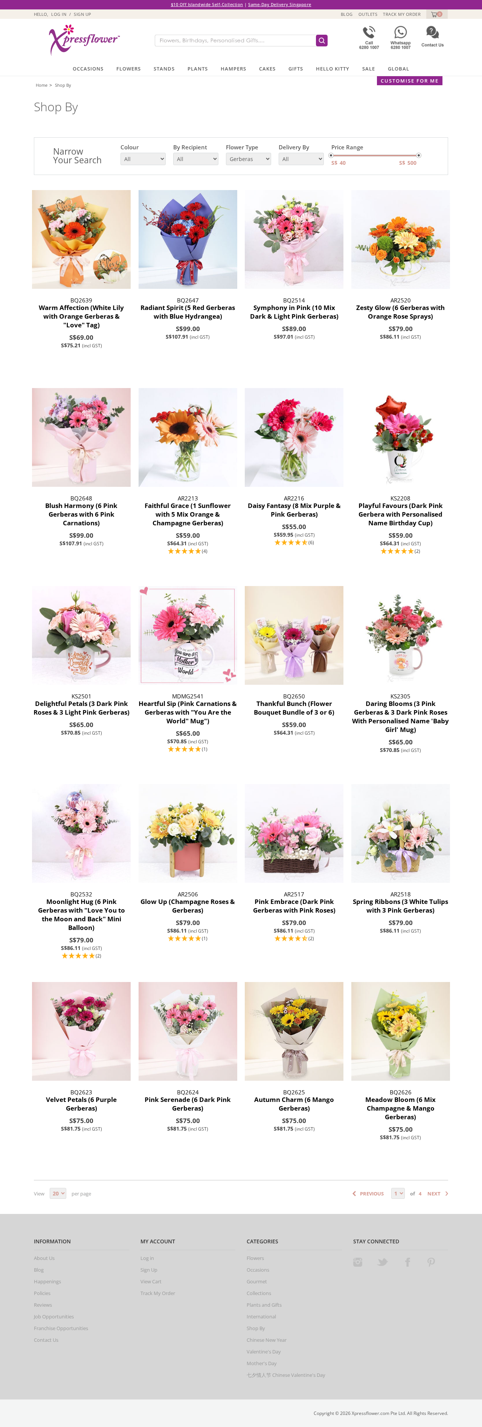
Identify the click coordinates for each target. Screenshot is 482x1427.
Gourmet (257, 1281)
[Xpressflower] (81, 40)
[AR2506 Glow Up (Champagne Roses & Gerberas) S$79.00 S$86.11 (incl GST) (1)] (188, 833)
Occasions (88, 68)
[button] (188, 551)
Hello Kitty (332, 68)
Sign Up (83, 14)
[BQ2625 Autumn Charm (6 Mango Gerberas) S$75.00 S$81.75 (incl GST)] (294, 1031)
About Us (44, 1258)
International (261, 1316)
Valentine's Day (264, 1351)
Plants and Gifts (264, 1304)
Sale (368, 68)
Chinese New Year (267, 1339)
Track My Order (402, 14)
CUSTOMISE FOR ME (410, 80)
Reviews (43, 1304)
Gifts (295, 68)
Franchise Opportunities (61, 1328)
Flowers (128, 68)
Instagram (357, 1262)
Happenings (47, 1281)
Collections (259, 1293)
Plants (198, 68)
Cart (433, 14)
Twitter (382, 1262)
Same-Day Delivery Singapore (279, 4)
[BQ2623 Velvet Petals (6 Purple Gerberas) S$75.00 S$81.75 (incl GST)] (81, 1031)
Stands (164, 68)
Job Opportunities (54, 1316)
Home (41, 85)
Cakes (267, 68)
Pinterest (431, 1262)
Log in (58, 14)
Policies (42, 1293)
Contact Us (46, 1339)
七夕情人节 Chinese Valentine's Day (286, 1375)
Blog (347, 14)
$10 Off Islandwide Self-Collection (207, 4)
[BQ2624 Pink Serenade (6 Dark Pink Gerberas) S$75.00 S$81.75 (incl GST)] (188, 1031)
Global (398, 68)
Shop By (63, 85)
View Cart (151, 1281)
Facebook (407, 1262)
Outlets (368, 14)
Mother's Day (262, 1363)
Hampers (233, 68)
